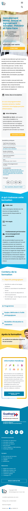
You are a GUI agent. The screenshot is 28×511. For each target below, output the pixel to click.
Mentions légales (6, 504)
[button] (22, 7)
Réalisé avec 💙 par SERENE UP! (10, 508)
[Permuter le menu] (22, 2)
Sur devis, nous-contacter (10, 148)
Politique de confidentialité (9, 501)
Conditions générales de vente (10, 497)
